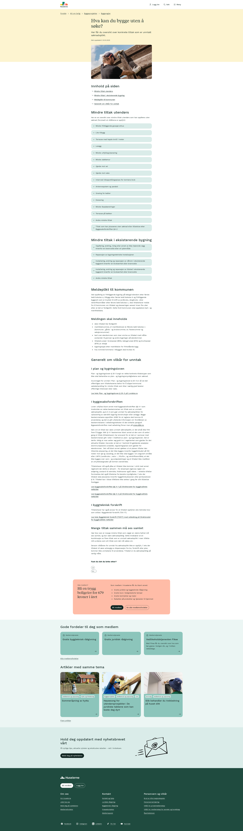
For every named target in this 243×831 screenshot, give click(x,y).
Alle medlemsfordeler (69, 659)
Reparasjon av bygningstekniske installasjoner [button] (115, 255)
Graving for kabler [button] (103, 193)
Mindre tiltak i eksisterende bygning (109, 95)
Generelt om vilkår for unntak (106, 104)
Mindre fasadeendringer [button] (105, 207)
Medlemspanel (107, 813)
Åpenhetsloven (149, 813)
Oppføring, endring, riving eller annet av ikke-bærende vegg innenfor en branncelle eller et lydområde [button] (120, 247)
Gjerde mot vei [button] (102, 166)
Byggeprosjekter (90, 13)
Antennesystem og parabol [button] (107, 187)
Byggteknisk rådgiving (110, 806)
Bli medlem (117, 607)
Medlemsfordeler (66, 809)
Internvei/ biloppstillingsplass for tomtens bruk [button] (115, 180)
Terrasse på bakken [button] (104, 213)
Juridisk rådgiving (108, 802)
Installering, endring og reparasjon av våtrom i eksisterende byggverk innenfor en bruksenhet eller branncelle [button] (120, 262)
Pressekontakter (108, 809)
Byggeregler (106, 13)
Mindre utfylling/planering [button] (106, 153)
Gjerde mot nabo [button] (103, 173)
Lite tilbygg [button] (100, 133)
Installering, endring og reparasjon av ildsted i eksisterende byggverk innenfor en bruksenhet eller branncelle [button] (120, 270)
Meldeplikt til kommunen (104, 100)
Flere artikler (65, 721)
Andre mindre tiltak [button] (104, 220)
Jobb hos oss (65, 802)
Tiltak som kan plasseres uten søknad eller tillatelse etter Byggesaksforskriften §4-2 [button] (120, 227)
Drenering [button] (100, 200)
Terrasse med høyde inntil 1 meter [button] (110, 139)
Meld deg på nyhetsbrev (72, 756)
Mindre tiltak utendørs (103, 91)
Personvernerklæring (151, 802)
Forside (63, 13)
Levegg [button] (98, 146)
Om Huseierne (65, 798)
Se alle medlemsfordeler (137, 607)
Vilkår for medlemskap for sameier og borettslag (162, 809)
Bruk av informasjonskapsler (154, 798)
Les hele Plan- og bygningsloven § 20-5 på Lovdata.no (114, 393)
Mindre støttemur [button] (103, 160)
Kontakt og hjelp (108, 798)
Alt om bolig (75, 13)
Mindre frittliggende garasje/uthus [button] (110, 126)
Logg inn (80, 785)
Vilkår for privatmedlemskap (154, 806)
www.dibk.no (138, 425)
